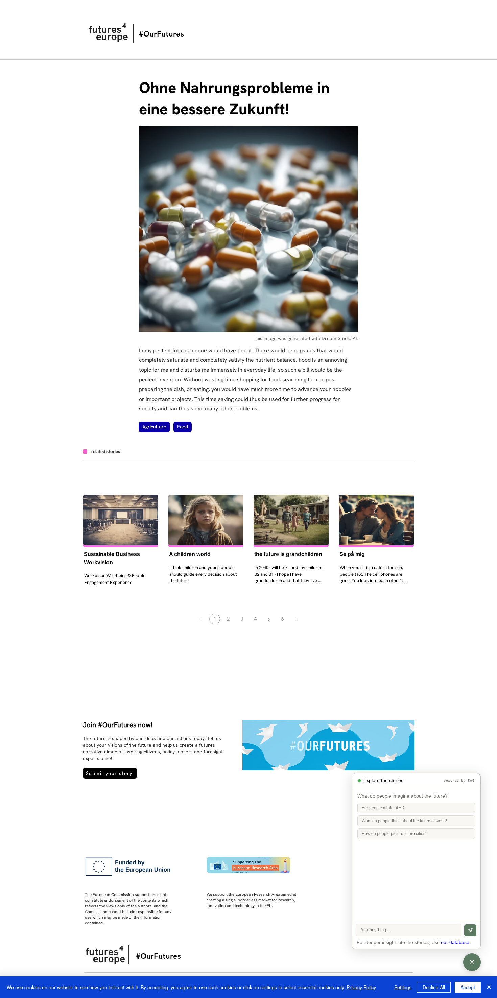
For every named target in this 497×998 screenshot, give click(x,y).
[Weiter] (296, 619)
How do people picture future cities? (395, 833)
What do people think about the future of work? (404, 820)
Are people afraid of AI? (383, 808)
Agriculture (154, 427)
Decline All (434, 987)
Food (182, 427)
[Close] (489, 987)
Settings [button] (402, 987)
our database (455, 942)
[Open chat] (472, 962)
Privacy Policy (361, 987)
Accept (467, 987)
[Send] (470, 930)
